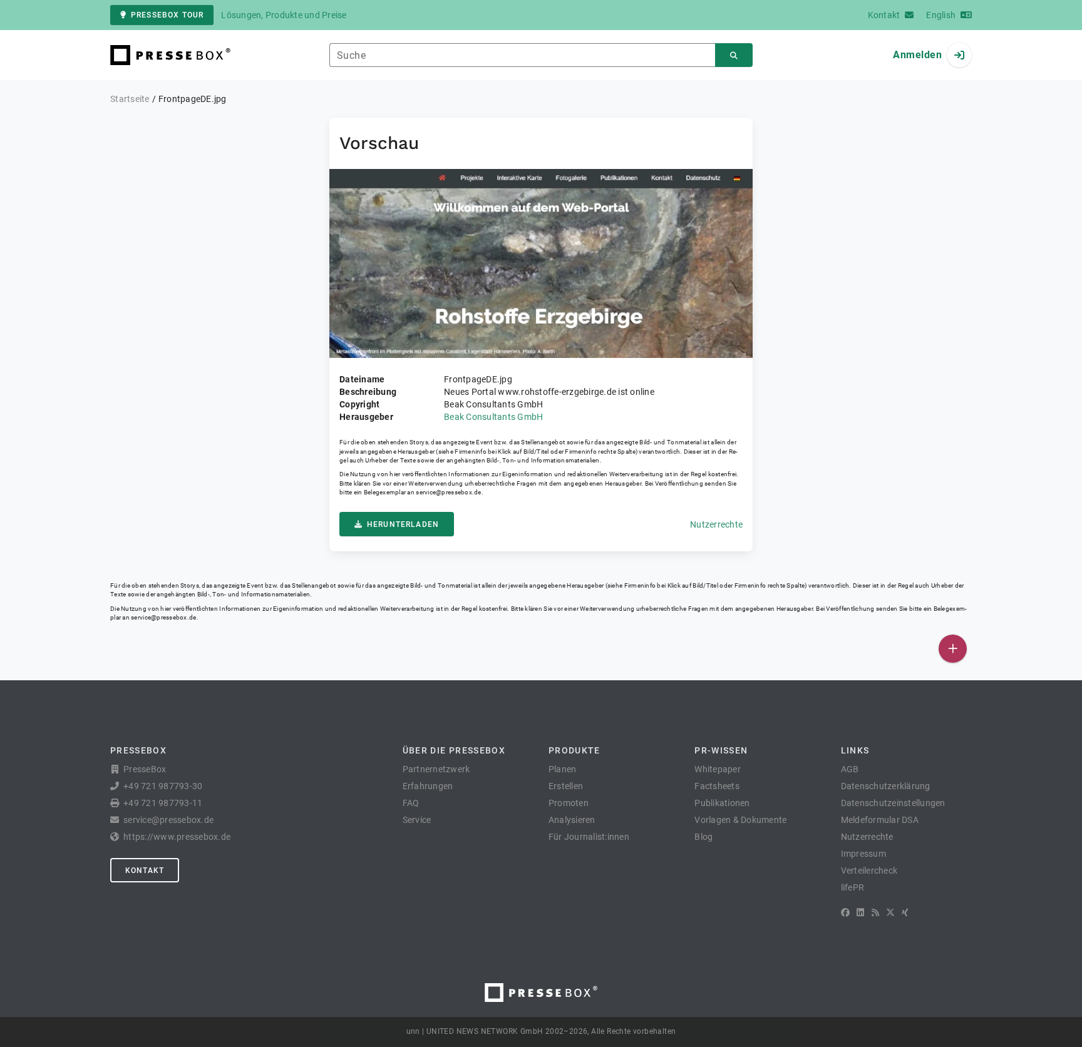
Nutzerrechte (716, 524)
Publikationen (722, 803)
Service (417, 820)
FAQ (411, 803)
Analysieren (572, 820)
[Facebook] (845, 912)
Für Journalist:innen (589, 837)
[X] (890, 912)
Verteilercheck (869, 871)
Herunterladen (403, 524)
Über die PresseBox (454, 750)
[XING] (905, 912)
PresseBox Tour (167, 15)
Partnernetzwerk (436, 769)
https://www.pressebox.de (176, 837)
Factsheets (716, 786)
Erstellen (566, 786)
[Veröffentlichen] (953, 649)
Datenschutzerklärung (885, 786)
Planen (563, 769)
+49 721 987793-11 (162, 803)
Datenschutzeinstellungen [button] (893, 803)
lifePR (853, 887)
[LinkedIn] (860, 912)
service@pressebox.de (448, 492)
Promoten (569, 803)
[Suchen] (734, 55)
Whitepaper (717, 769)
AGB (850, 769)
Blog (703, 837)
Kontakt (144, 870)
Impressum (863, 854)
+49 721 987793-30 (162, 786)
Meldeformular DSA (880, 820)
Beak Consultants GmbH (493, 417)
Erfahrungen (428, 786)
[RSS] (875, 912)
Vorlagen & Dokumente (740, 820)
